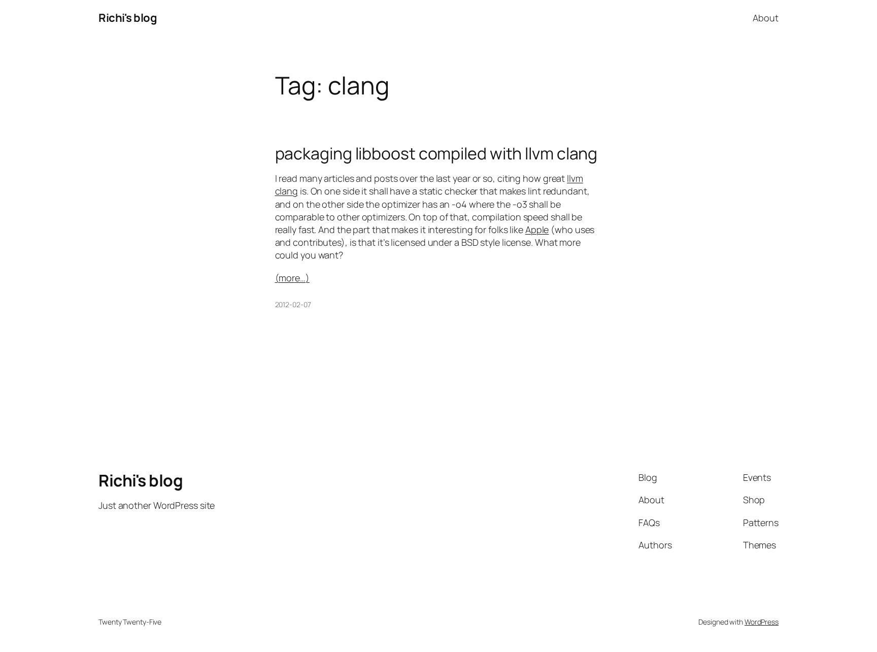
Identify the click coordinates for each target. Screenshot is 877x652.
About (766, 18)
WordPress (762, 622)
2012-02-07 (293, 304)
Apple (537, 229)
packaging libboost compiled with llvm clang (436, 153)
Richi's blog (127, 17)
